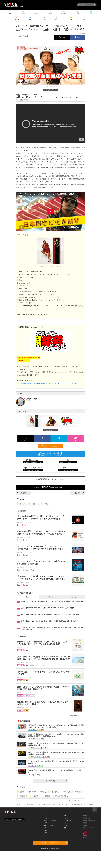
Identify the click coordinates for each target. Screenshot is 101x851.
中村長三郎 (46, 796)
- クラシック (47, 823)
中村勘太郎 (35, 796)
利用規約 (85, 825)
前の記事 (23, 493)
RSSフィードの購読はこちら (51, 446)
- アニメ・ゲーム (48, 825)
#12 (45, 383)
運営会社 (85, 815)
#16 (58, 383)
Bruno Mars (23, 504)
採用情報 (85, 823)
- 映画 (45, 833)
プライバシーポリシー (88, 828)
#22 (76, 383)
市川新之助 (43, 792)
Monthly (73, 597)
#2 (22, 383)
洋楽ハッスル (36, 504)
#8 (35, 383)
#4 (26, 383)
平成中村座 (23, 796)
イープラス (20, 804)
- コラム (65, 825)
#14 (51, 383)
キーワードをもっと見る (75, 800)
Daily (27, 597)
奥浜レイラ (48, 504)
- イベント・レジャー (50, 820)
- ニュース (65, 818)
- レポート (65, 823)
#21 (73, 383)
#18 (64, 383)
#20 (70, 383)
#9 (37, 383)
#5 (28, 383)
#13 (48, 383)
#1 (19, 383)
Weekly (50, 597)
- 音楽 (45, 815)
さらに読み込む (50, 781)
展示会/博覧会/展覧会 (61, 796)
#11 (42, 383)
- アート (46, 828)
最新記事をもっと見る (76, 715)
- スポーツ (47, 830)
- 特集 (64, 828)
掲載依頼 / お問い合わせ (89, 820)
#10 (39, 383)
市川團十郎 (32, 792)
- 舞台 (45, 818)
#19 (67, 383)
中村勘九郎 (78, 792)
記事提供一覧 (86, 818)
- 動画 (64, 815)
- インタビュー (67, 820)
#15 (54, 383)
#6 (30, 383)
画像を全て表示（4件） (51, 90)
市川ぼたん (55, 792)
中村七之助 (66, 792)
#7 (32, 383)
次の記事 (77, 493)
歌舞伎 (22, 792)
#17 (61, 383)
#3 (24, 383)
